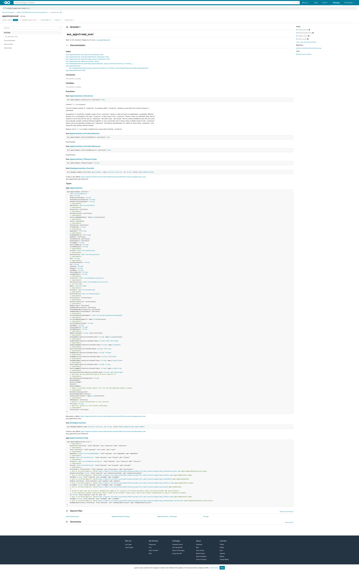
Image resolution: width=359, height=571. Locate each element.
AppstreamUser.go (72, 516)
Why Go (305, 3)
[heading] (8, 2)
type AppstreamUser (73, 66)
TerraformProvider (89, 290)
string (97, 163)
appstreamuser (54, 12)
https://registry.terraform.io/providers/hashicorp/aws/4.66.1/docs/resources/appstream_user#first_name (136, 483)
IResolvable (114, 341)
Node (84, 286)
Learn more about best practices (306, 42)
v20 (28, 8)
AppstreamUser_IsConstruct (81, 96)
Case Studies (129, 547)
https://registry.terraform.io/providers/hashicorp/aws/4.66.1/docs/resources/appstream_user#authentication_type (139, 471)
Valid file (303, 29)
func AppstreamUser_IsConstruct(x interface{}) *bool (84, 55)
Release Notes (200, 553)
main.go (206, 516)
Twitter (222, 544)
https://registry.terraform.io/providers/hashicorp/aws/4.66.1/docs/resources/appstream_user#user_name (135, 475)
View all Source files (286, 511)
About (198, 541)
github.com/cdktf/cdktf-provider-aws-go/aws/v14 (32, 12)
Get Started (153, 541)
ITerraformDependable (91, 453)
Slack (221, 550)
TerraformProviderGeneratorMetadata (109, 315)
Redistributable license (305, 33)
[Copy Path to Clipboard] (61, 12)
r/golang (222, 553)
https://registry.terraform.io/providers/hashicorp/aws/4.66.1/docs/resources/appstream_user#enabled (135, 479)
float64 (108, 352)
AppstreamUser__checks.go (167, 516)
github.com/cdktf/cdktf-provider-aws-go (308, 48)
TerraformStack (89, 205)
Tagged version (303, 36)
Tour (150, 547)
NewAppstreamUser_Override (82, 168)
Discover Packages (8, 12)
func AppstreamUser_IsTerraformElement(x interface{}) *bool (87, 57)
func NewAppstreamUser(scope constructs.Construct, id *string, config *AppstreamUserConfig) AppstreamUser (108, 68)
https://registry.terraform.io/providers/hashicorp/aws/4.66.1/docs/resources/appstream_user (113, 177)
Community (348, 3)
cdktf (72, 193)
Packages (336, 3)
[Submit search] (298, 2)
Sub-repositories (177, 547)
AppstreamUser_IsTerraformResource (85, 146)
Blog (197, 547)
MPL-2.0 (48, 20)
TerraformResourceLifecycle (93, 278)
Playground (152, 544)
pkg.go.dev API (177, 553)
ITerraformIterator (88, 250)
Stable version (302, 39)
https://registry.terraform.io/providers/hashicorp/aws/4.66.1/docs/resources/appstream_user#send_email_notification (141, 500)
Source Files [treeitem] (8, 44)
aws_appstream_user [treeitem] (11, 36)
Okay (222, 568)
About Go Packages (178, 550)
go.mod (303, 29)
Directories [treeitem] (8, 48)
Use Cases (128, 544)
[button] (297, 29)
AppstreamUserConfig (146, 172)
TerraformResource (80, 193)
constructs (111, 172)
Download (199, 544)
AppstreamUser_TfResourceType (83, 159)
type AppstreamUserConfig (75, 70)
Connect (223, 541)
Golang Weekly (224, 559)
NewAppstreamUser (78, 423)
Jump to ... (7, 28)
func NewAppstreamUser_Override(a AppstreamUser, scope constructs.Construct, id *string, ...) (99, 63)
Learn (316, 3)
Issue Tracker (200, 550)
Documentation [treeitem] (9, 40)
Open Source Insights (304, 54)
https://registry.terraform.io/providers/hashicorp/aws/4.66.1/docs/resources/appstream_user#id (133, 487)
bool (103, 99)
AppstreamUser (96, 172)
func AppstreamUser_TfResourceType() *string (82, 61)
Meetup (222, 556)
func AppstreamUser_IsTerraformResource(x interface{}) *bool (88, 59)
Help (150, 553)
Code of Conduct (201, 559)
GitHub (222, 547)
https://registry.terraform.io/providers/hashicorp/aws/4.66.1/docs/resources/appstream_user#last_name (135, 496)
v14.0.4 (7, 20)
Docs (324, 3)
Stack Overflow (153, 550)
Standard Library (177, 544)
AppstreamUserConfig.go (121, 516)
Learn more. (214, 568)
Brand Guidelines (201, 556)
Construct (118, 172)
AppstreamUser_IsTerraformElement (85, 133)
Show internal (289, 522)
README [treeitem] (7, 33)
